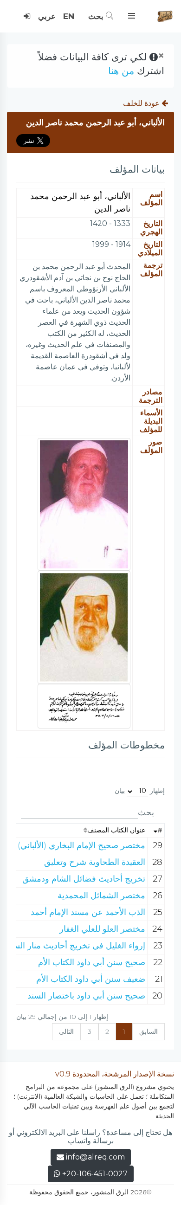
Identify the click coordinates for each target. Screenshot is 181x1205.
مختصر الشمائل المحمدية (101, 895)
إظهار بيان (140, 790)
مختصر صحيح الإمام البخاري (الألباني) (81, 845)
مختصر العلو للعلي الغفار (102, 929)
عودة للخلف (142, 103)
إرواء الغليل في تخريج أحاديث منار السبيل (73, 946)
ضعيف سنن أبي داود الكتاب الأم (90, 979)
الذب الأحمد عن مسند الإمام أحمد (88, 912)
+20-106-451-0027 (94, 1173)
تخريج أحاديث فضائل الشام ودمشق (83, 879)
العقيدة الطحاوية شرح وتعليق (94, 862)
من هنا (121, 71)
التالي (66, 1031)
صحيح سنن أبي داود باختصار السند (86, 996)
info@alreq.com (95, 1157)
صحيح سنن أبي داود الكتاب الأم (91, 962)
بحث (97, 16)
